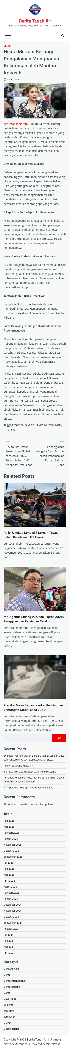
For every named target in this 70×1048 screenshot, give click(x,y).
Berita (7, 45)
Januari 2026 (11, 839)
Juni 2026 (9, 821)
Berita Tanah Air (35, 20)
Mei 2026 (9, 827)
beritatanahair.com (16, 123)
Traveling (9, 1011)
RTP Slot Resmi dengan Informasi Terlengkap (28, 787)
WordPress (53, 1044)
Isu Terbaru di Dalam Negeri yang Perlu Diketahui (30, 771)
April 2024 (9, 952)
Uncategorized (11, 1029)
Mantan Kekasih (24, 425)
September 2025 (13, 857)
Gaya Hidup (10, 999)
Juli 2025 (8, 863)
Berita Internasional (15, 981)
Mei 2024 (9, 946)
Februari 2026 (11, 833)
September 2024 (13, 922)
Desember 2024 (13, 905)
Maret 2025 (10, 887)
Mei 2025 (9, 875)
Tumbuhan (9, 1017)
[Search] (62, 35)
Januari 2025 (11, 899)
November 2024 (13, 911)
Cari (59, 738)
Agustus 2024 (11, 928)
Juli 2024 (8, 934)
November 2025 (13, 845)
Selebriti (8, 1005)
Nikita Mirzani (45, 425)
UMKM (7, 1023)
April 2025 (9, 881)
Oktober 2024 (11, 916)
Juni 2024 (9, 940)
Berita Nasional (12, 987)
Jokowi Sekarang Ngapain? (18, 765)
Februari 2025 (11, 893)
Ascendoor (22, 1044)
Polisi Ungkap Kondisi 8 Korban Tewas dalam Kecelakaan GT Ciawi (31, 535)
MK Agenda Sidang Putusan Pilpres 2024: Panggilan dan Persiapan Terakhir (34, 619)
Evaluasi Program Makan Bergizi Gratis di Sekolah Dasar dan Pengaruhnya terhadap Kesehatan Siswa (34, 757)
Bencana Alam (12, 969)
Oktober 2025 (11, 851)
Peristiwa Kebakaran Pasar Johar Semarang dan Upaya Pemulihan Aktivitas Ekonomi (34, 779)
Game (7, 993)
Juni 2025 (9, 869)
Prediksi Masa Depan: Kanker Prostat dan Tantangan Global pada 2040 (33, 707)
